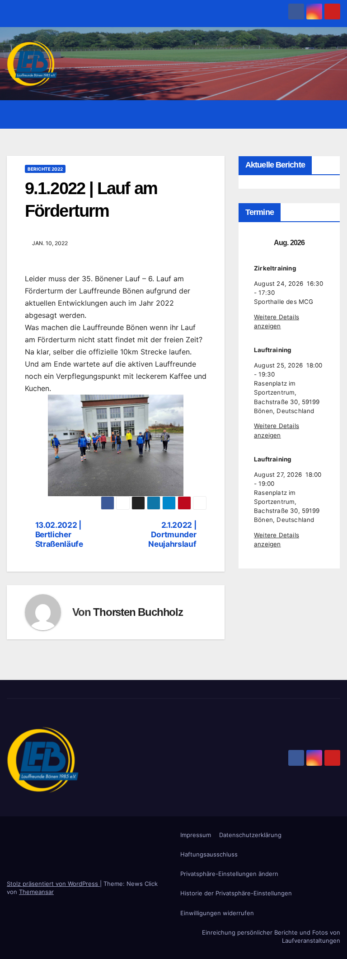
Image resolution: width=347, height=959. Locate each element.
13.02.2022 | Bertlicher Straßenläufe (59, 534)
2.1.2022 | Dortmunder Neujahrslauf (172, 534)
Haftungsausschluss (209, 854)
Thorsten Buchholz (138, 612)
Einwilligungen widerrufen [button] (217, 913)
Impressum (195, 834)
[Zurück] (256, 243)
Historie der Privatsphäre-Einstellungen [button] (236, 893)
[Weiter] (322, 243)
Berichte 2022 (45, 169)
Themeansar (36, 891)
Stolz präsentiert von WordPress (53, 883)
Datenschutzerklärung (250, 834)
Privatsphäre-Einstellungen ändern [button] (229, 873)
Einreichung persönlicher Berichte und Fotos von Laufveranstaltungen (271, 936)
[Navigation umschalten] (331, 114)
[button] (314, 114)
